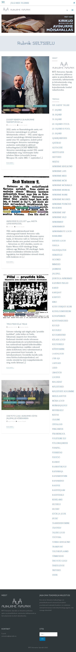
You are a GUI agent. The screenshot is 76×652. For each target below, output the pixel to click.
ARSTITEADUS (58, 152)
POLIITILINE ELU (59, 438)
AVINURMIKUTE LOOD (40, 106)
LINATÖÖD (57, 372)
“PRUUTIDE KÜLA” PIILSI (16, 324)
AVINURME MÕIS (59, 180)
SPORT (37, 402)
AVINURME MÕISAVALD (62, 185)
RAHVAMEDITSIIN (59, 476)
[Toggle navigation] (72, 10)
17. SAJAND (57, 110)
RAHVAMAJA (57, 471)
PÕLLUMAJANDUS (60, 443)
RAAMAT (6, 110)
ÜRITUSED (56, 570)
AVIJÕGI (55, 162)
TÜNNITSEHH (58, 556)
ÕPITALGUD (57, 424)
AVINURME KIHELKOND (62, 166)
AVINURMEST (16, 211)
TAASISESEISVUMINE (60, 523)
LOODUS (56, 377)
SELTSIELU (25, 110)
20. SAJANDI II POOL (61, 129)
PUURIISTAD (57, 452)
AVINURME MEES (59, 176)
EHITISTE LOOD (59, 241)
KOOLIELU (25, 211)
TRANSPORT (57, 547)
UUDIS (54, 575)
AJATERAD (20, 106)
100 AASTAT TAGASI (9, 207)
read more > (10, 162)
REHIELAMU (57, 499)
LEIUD (54, 368)
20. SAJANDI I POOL (9, 106)
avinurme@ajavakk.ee (8, 636)
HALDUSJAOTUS (59, 250)
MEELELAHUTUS (59, 396)
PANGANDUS (57, 429)
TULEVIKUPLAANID (60, 551)
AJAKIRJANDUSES (34, 207)
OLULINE (56, 419)
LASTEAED (56, 363)
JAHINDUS (56, 269)
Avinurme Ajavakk (22, 125)
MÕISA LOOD (58, 401)
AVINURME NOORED (61, 199)
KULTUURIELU (58, 344)
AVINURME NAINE (8, 314)
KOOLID (55, 325)
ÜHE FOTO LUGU (8, 406)
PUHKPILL (56, 448)
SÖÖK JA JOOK (59, 514)
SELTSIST (55, 509)
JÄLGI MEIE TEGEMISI (19, 3)
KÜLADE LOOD (20, 314)
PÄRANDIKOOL (58, 434)
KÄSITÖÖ (56, 297)
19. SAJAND (57, 119)
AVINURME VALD (59, 217)
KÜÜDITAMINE (58, 349)
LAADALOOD (58, 354)
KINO (54, 302)
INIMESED (56, 264)
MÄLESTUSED (58, 386)
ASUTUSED (28, 106)
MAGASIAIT (57, 382)
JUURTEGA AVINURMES (62, 278)
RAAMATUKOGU (16, 110)
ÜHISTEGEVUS (58, 565)
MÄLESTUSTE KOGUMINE (63, 391)
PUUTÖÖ (33, 211)
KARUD (55, 288)
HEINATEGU (57, 255)
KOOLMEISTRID (59, 335)
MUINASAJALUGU (59, 405)
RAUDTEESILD (58, 495)
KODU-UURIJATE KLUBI (62, 306)
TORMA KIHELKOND (61, 542)
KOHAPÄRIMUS (58, 316)
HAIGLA (55, 245)
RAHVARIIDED (58, 481)
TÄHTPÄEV (56, 528)
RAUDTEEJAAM (58, 490)
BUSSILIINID (57, 236)
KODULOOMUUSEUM (61, 311)
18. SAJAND (57, 114)
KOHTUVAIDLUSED (60, 321)
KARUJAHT (56, 292)
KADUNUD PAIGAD (60, 283)
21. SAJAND (57, 133)
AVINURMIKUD (58, 226)
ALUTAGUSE (57, 147)
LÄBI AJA (56, 358)
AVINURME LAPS (59, 171)
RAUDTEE (56, 485)
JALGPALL (21, 402)
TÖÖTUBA (56, 537)
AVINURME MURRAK (61, 190)
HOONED (56, 259)
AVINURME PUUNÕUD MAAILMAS (61, 206)
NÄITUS (55, 415)
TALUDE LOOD (58, 532)
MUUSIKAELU (58, 410)
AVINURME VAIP (59, 212)
